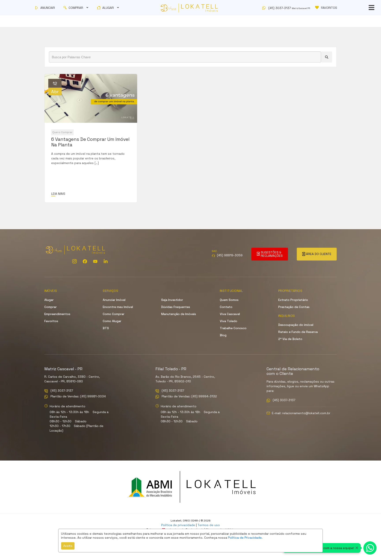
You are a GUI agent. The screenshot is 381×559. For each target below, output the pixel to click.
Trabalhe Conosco (233, 328)
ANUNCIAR (47, 8)
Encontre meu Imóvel (118, 307)
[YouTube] (95, 261)
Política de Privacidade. (245, 538)
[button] (287, 8)
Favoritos (51, 321)
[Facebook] (84, 261)
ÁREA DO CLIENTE (318, 254)
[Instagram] (74, 261)
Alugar (49, 300)
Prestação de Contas (294, 307)
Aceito (67, 546)
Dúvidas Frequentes (175, 307)
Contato (226, 307)
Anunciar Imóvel (114, 300)
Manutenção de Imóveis (178, 314)
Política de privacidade (178, 525)
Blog (223, 335)
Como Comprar (113, 314)
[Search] (326, 56)
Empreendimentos (57, 314)
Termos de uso (209, 525)
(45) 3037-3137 (61, 391)
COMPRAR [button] (76, 8)
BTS (106, 328)
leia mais (58, 194)
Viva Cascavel (230, 314)
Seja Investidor (172, 300)
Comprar (50, 307)
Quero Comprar (62, 132)
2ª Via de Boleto (290, 339)
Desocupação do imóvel (295, 325)
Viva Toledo (228, 321)
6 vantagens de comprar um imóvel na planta (90, 141)
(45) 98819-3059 (230, 255)
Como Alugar (112, 321)
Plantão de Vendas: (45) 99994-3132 (189, 396)
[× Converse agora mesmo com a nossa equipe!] (370, 548)
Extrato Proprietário (293, 300)
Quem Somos (229, 300)
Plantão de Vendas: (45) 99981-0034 (78, 396)
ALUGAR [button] (108, 8)
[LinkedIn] (105, 261)
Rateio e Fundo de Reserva (298, 332)
